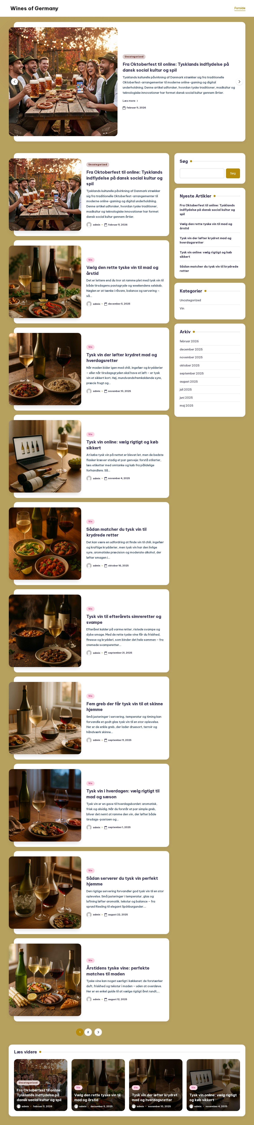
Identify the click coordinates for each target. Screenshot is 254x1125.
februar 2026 (189, 341)
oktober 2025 (190, 365)
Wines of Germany (34, 8)
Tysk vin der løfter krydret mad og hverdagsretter (205, 240)
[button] (130, 100)
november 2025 (191, 357)
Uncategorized (134, 56)
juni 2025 (186, 398)
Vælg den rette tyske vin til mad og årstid (206, 226)
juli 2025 (186, 389)
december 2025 (191, 349)
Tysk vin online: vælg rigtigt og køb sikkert (206, 254)
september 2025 (192, 373)
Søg (184, 161)
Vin (90, 260)
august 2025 (189, 381)
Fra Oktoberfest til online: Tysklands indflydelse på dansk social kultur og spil (124, 177)
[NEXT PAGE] (98, 1032)
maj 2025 (186, 405)
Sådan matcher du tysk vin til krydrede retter (209, 269)
